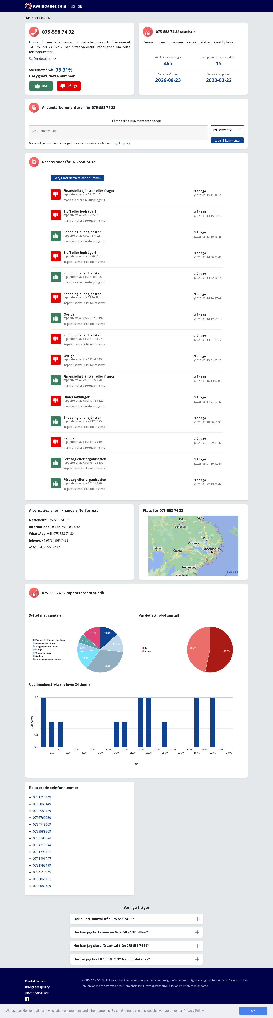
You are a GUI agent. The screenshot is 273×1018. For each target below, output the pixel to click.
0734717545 (42, 872)
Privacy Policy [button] (194, 1010)
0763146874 (42, 838)
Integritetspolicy (121, 143)
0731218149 (42, 797)
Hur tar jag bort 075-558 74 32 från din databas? (112, 959)
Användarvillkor (37, 993)
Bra (44, 86)
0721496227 (42, 858)
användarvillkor (98, 143)
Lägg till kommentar (227, 140)
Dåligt (72, 86)
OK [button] (253, 1010)
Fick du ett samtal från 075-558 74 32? (104, 919)
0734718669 (42, 824)
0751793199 (42, 865)
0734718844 (42, 845)
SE (80, 6)
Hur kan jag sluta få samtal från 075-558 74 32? (111, 945)
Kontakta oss (35, 981)
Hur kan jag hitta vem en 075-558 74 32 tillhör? (111, 932)
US (73, 6)
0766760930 (42, 817)
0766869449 (42, 804)
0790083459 (42, 886)
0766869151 (42, 879)
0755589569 (42, 831)
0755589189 (42, 811)
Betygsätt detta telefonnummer (77, 178)
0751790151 (42, 852)
